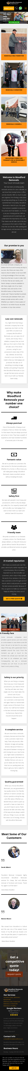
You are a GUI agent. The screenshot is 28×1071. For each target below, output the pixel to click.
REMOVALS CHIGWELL (10, 1006)
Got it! (14, 1068)
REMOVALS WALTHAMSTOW (12, 1002)
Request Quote (14, 974)
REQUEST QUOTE (8, 8)
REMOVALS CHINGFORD (11, 1004)
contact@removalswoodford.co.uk (13, 1039)
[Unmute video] (14, 256)
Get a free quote (12, 22)
